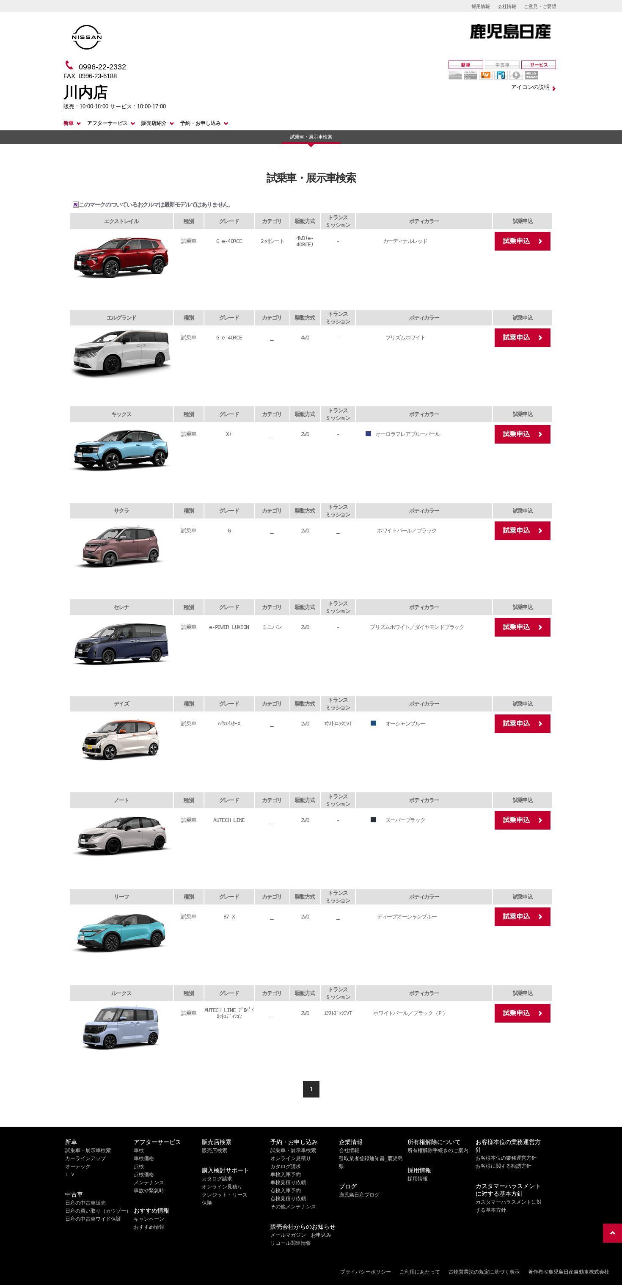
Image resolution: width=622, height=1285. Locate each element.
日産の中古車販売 (85, 1203)
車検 (139, 1150)
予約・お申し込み (200, 123)
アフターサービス (107, 123)
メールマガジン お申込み (300, 1235)
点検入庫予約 (285, 1191)
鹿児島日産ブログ (359, 1195)
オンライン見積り (222, 1187)
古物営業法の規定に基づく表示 (484, 1272)
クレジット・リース (225, 1195)
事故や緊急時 (149, 1191)
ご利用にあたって (419, 1272)
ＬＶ (70, 1174)
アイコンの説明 (530, 87)
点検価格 (144, 1174)
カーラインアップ (85, 1158)
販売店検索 (214, 1150)
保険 (207, 1203)
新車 (68, 123)
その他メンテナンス (293, 1207)
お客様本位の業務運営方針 (506, 1158)
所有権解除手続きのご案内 (437, 1150)
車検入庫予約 (285, 1174)
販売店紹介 (154, 123)
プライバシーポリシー (365, 1272)
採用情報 (480, 6)
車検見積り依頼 (288, 1183)
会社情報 (507, 6)
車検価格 (144, 1158)
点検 (139, 1166)
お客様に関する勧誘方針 (503, 1166)
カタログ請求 (217, 1179)
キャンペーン (149, 1219)
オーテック (78, 1166)
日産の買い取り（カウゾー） (98, 1211)
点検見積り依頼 (288, 1199)
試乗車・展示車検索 (311, 136)
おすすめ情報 (149, 1227)
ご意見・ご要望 (540, 6)
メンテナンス (149, 1183)
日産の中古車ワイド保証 (93, 1219)
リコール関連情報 (290, 1243)
